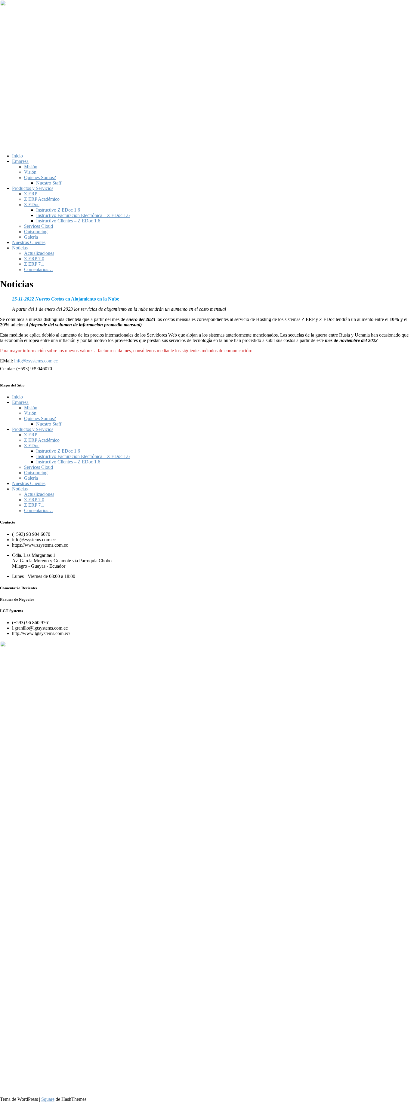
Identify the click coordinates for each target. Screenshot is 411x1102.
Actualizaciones (39, 253)
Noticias (20, 247)
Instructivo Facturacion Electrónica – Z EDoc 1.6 (83, 215)
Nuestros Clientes (28, 242)
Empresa (20, 161)
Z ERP (30, 193)
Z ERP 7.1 (34, 264)
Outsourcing (36, 231)
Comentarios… (38, 269)
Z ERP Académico (42, 199)
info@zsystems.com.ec (36, 360)
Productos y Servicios (32, 188)
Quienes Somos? (40, 177)
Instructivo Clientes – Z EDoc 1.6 (68, 220)
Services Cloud (38, 226)
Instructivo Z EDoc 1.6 (58, 209)
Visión (30, 172)
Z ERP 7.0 (34, 258)
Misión (30, 166)
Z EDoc (31, 204)
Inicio (17, 155)
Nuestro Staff (48, 182)
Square (47, 1099)
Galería (31, 237)
